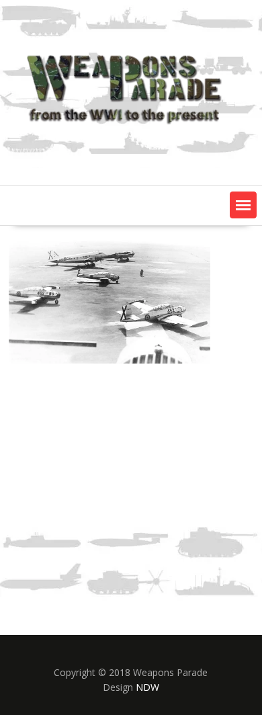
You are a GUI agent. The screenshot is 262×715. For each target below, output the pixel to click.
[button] (243, 205)
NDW (147, 687)
